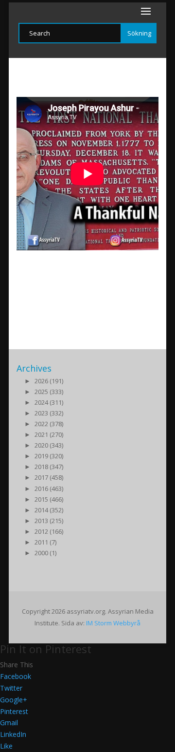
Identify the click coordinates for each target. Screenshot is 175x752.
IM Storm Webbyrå (113, 623)
